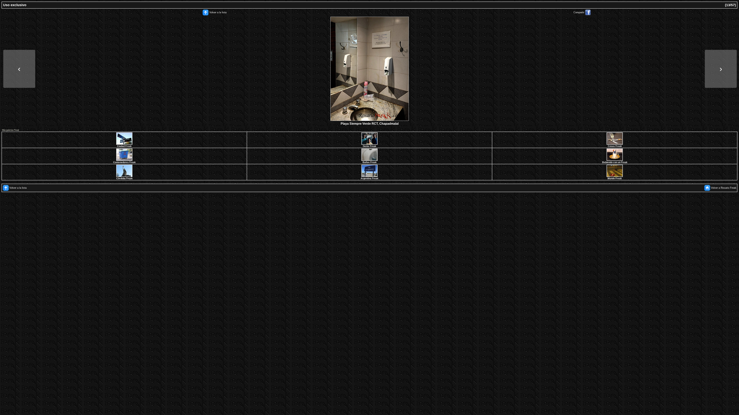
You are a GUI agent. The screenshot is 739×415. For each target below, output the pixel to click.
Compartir (578, 12)
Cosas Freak (615, 146)
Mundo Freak (615, 178)
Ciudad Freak (124, 146)
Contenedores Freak (124, 162)
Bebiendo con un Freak (614, 162)
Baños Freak (370, 162)
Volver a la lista (218, 12)
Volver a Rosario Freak (723, 187)
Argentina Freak (369, 178)
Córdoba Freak (124, 178)
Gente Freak (369, 146)
